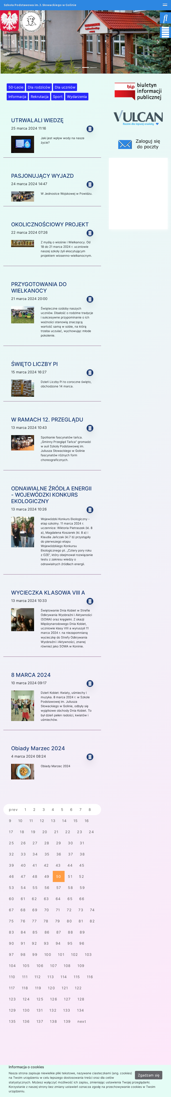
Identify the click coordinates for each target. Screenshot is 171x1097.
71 (58, 910)
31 (82, 843)
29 (58, 843)
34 (35, 854)
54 (23, 887)
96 (81, 943)
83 (11, 932)
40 (23, 865)
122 (78, 988)
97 (11, 954)
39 (11, 865)
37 (70, 854)
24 (91, 832)
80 (69, 921)
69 (34, 910)
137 (40, 1021)
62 (34, 899)
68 (23, 910)
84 (23, 932)
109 (81, 965)
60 (11, 899)
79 (57, 921)
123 (12, 999)
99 (34, 954)
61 (23, 899)
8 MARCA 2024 (31, 675)
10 (20, 820)
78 (46, 921)
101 (61, 954)
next (81, 1021)
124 (26, 999)
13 (53, 820)
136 (26, 1021)
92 (34, 943)
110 (12, 977)
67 (11, 910)
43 (58, 865)
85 (35, 932)
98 (23, 954)
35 (47, 854)
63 (46, 899)
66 (81, 899)
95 (70, 943)
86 (47, 932)
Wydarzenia (77, 96)
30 (70, 843)
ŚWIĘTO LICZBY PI (34, 364)
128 (81, 999)
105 (26, 965)
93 (46, 943)
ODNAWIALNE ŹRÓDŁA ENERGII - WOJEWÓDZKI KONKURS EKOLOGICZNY (51, 495)
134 (80, 1010)
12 (42, 820)
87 (58, 932)
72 (69, 910)
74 (92, 910)
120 (51, 988)
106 (40, 965)
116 (90, 977)
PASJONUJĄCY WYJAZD (42, 176)
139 (67, 1021)
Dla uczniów (65, 87)
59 (82, 887)
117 (12, 988)
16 (87, 820)
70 (46, 910)
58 (70, 887)
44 (70, 865)
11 (31, 820)
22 (67, 832)
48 (34, 876)
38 (82, 854)
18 (22, 832)
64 (58, 899)
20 (44, 832)
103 (88, 954)
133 (66, 1010)
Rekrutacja (40, 96)
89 (82, 932)
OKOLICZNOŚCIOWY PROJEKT (50, 224)
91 (23, 943)
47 (23, 876)
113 (50, 977)
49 (46, 876)
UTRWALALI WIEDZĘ (37, 120)
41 (35, 865)
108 (67, 965)
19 (33, 832)
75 (11, 921)
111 (25, 977)
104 (12, 965)
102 (74, 954)
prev (13, 809)
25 (11, 843)
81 (81, 921)
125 (40, 999)
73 (80, 910)
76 (22, 921)
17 (11, 832)
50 (58, 876)
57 (58, 887)
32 (11, 854)
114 (64, 977)
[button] (13, 42)
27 (35, 843)
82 (92, 921)
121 (65, 988)
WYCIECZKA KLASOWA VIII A (48, 592)
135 (12, 1021)
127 (67, 999)
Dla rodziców (39, 87)
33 (23, 854)
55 (35, 887)
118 (25, 988)
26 (23, 843)
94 (58, 943)
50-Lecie (15, 87)
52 (81, 876)
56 (47, 887)
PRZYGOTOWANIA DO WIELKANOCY (39, 287)
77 (34, 921)
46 (11, 876)
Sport (58, 96)
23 (79, 832)
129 (12, 1010)
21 (56, 832)
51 (70, 876)
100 (47, 954)
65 (70, 899)
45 (81, 865)
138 (53, 1021)
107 (53, 965)
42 (46, 865)
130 (26, 1010)
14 (64, 820)
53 (11, 887)
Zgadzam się (148, 1075)
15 (75, 820)
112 (38, 977)
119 (38, 988)
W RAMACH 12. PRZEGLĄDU (47, 419)
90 (11, 943)
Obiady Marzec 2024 (38, 748)
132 (53, 1010)
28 (46, 843)
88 (70, 932)
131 (40, 1010)
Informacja (17, 96)
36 (58, 854)
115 (77, 977)
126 (53, 999)
